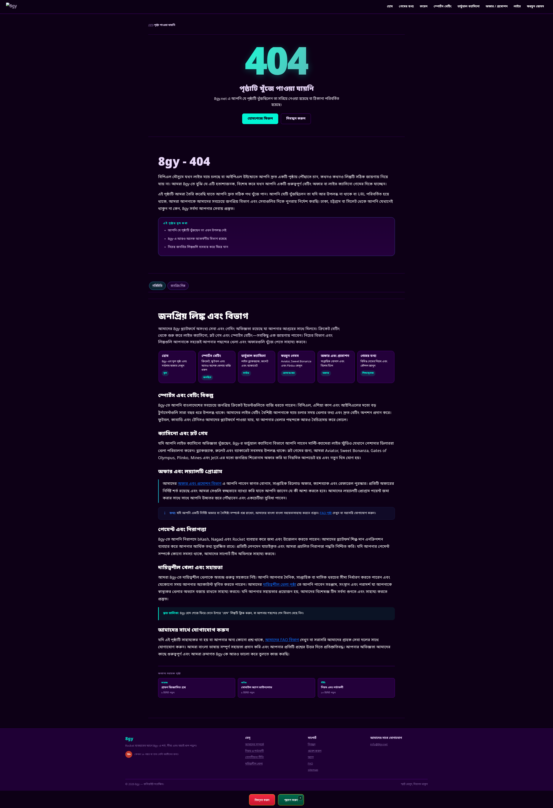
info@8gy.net (379, 744)
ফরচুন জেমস (535, 7)
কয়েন (423, 7)
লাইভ (517, 7)
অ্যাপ (311, 757)
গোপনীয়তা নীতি (254, 757)
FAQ (310, 764)
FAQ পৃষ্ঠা (326, 513)
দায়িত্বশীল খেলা (254, 764)
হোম (390, 7)
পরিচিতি (157, 285)
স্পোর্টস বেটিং (442, 7)
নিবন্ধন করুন (295, 119)
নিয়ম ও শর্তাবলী (254, 751)
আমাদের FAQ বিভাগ (282, 640)
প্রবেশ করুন (314, 751)
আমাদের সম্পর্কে (254, 744)
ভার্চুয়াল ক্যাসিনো (469, 7)
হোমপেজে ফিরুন (260, 119)
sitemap (313, 770)
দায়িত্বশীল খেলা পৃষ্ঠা (279, 584)
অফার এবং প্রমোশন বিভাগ (199, 483)
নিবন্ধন (311, 744)
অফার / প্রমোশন (497, 7)
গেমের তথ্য (406, 7)
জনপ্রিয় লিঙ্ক (178, 285)
